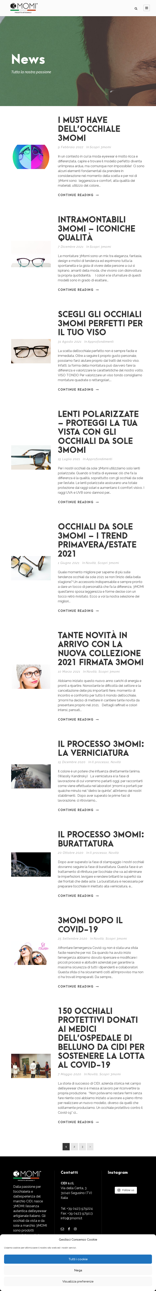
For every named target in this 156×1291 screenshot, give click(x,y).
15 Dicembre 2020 (72, 762)
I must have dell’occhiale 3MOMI (89, 129)
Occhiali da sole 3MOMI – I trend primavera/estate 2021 (97, 540)
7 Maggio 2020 (69, 1074)
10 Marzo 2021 (69, 671)
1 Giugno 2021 (68, 563)
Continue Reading (75, 195)
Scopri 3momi (100, 147)
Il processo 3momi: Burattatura (101, 839)
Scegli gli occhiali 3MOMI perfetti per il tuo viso (100, 324)
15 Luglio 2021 (69, 459)
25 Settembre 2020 (72, 938)
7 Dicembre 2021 (70, 247)
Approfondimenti (101, 341)
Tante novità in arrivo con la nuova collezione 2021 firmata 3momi (101, 649)
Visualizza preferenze (78, 1281)
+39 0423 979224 (80, 1208)
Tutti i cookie (78, 1259)
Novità (91, 563)
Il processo (100, 762)
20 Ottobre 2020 (70, 853)
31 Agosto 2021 (69, 341)
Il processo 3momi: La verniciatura (101, 749)
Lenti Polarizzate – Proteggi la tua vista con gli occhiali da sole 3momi (98, 432)
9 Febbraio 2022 (70, 147)
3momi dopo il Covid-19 (90, 925)
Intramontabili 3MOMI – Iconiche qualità (96, 229)
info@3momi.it (71, 1218)
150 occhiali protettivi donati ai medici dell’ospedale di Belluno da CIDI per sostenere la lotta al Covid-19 (101, 1038)
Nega (78, 1270)
